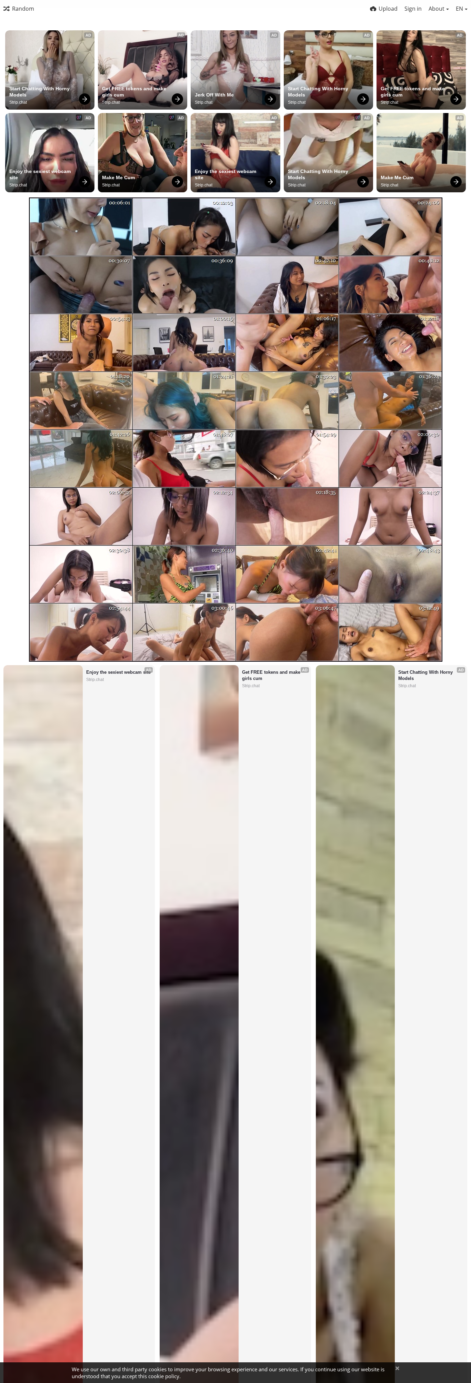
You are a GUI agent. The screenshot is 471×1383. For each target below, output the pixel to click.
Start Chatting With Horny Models (40, 92)
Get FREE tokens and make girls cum (135, 92)
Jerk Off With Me (214, 95)
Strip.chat (18, 102)
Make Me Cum (118, 177)
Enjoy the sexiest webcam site (40, 174)
